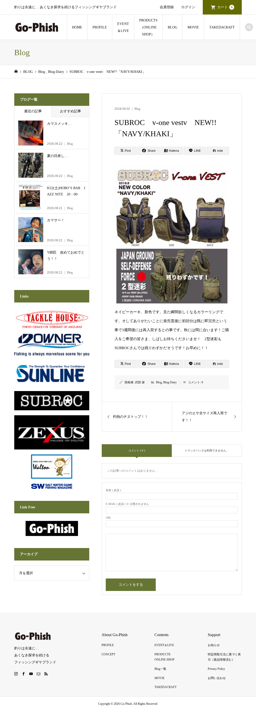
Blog (137, 109)
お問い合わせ (217, 678)
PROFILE (99, 27)
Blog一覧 (160, 669)
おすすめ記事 (70, 111)
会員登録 (167, 7)
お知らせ (214, 645)
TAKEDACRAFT (222, 27)
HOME (77, 27)
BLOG (172, 27)
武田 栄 (140, 382)
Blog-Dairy (170, 382)
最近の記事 (33, 111)
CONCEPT (108, 654)
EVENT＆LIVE (123, 27)
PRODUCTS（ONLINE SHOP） (148, 27)
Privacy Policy (216, 669)
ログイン (188, 7)
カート (224, 7)
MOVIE (193, 27)
